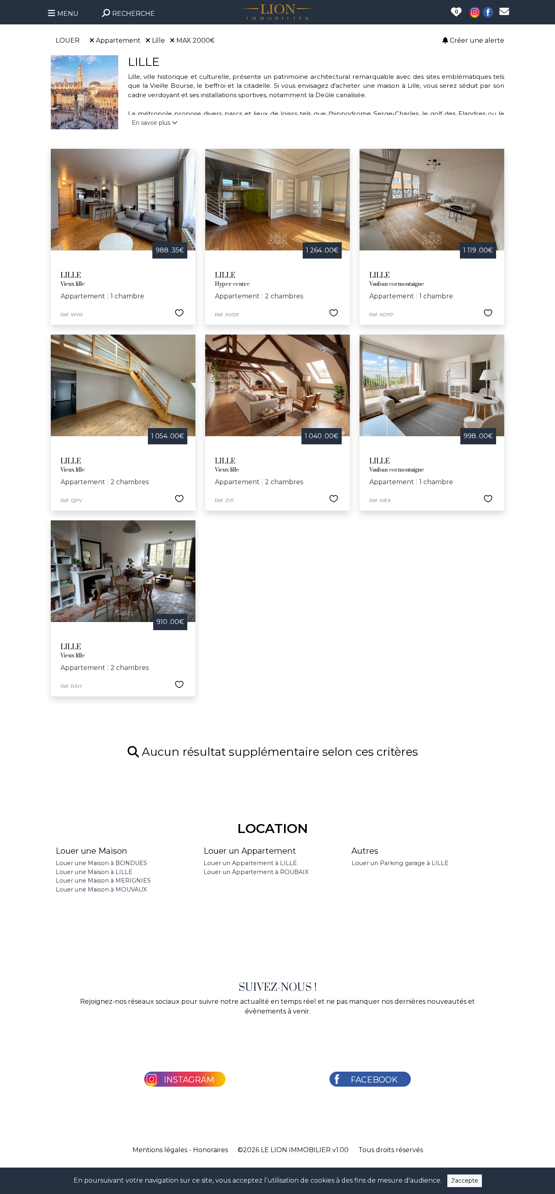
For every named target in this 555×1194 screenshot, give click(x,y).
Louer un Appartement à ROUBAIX (256, 872)
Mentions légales (159, 1150)
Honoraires (210, 1150)
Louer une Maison (91, 851)
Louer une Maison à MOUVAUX (101, 889)
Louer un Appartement (250, 851)
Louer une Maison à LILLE (94, 872)
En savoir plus (152, 122)
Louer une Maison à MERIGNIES (103, 880)
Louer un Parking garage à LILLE (400, 863)
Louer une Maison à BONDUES (101, 863)
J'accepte (464, 1180)
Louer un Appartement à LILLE (250, 863)
